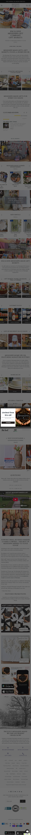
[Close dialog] (29, 409)
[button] (27, 831)
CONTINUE (8, 422)
